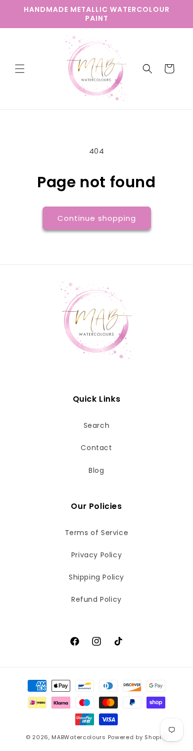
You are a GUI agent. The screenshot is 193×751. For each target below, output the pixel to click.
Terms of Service (97, 533)
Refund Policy (96, 599)
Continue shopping (96, 218)
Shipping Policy (96, 577)
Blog (96, 470)
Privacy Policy (96, 555)
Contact (96, 448)
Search (97, 425)
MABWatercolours (78, 737)
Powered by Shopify (138, 737)
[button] (20, 69)
